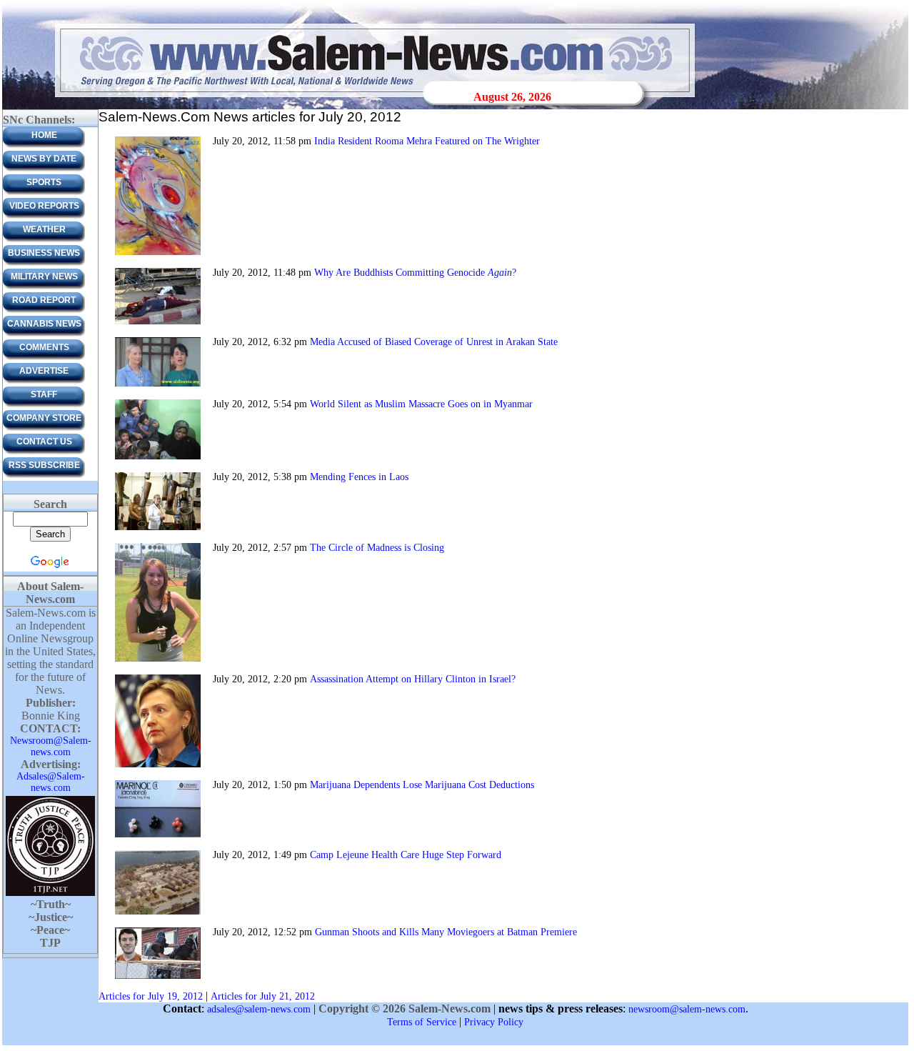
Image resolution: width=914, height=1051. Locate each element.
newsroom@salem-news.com (686, 1009)
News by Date (43, 159)
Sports (43, 182)
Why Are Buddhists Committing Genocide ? (415, 272)
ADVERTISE (44, 371)
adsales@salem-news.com (259, 1009)
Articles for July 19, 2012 (151, 996)
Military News (44, 277)
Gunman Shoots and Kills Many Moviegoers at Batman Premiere (446, 932)
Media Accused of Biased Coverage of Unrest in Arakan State (434, 342)
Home (44, 135)
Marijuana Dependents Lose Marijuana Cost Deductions (422, 784)
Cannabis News (44, 324)
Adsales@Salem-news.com (50, 782)
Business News (44, 253)
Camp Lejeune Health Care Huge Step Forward (405, 855)
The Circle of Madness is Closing (377, 547)
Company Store (43, 418)
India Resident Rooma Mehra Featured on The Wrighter (427, 141)
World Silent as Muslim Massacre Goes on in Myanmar (421, 404)
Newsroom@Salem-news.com (50, 746)
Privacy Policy (493, 1022)
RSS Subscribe (44, 465)
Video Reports (44, 206)
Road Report (44, 300)
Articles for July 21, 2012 (263, 996)
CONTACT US (44, 442)
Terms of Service (421, 1022)
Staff (44, 394)
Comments (44, 347)
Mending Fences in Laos (359, 477)
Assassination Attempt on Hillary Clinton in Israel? (413, 679)
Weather (44, 229)
